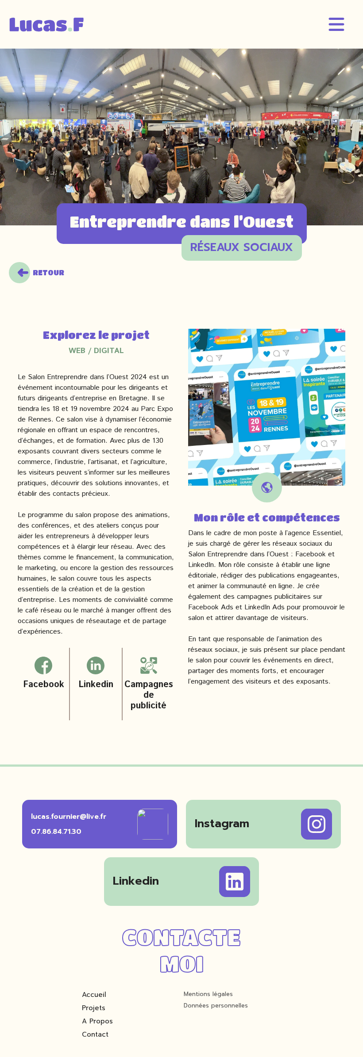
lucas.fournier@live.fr (68, 816)
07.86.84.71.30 (56, 831)
